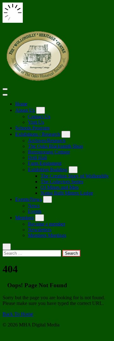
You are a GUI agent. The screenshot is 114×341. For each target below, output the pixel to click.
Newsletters (39, 229)
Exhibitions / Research (37, 134)
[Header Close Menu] (5, 95)
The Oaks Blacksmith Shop (55, 146)
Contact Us (39, 116)
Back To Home (18, 314)
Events (34, 211)
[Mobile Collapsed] (40, 110)
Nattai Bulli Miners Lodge (67, 193)
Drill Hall (37, 157)
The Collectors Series (62, 181)
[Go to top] (4, 335)
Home (21, 104)
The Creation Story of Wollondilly (75, 176)
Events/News (28, 199)
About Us (25, 110)
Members (24, 217)
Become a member (46, 224)
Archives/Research (47, 140)
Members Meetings (47, 235)
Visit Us (36, 122)
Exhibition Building (47, 169)
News (34, 205)
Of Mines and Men (60, 187)
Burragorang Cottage (49, 152)
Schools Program (32, 128)
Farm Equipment (44, 163)
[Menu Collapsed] (5, 89)
